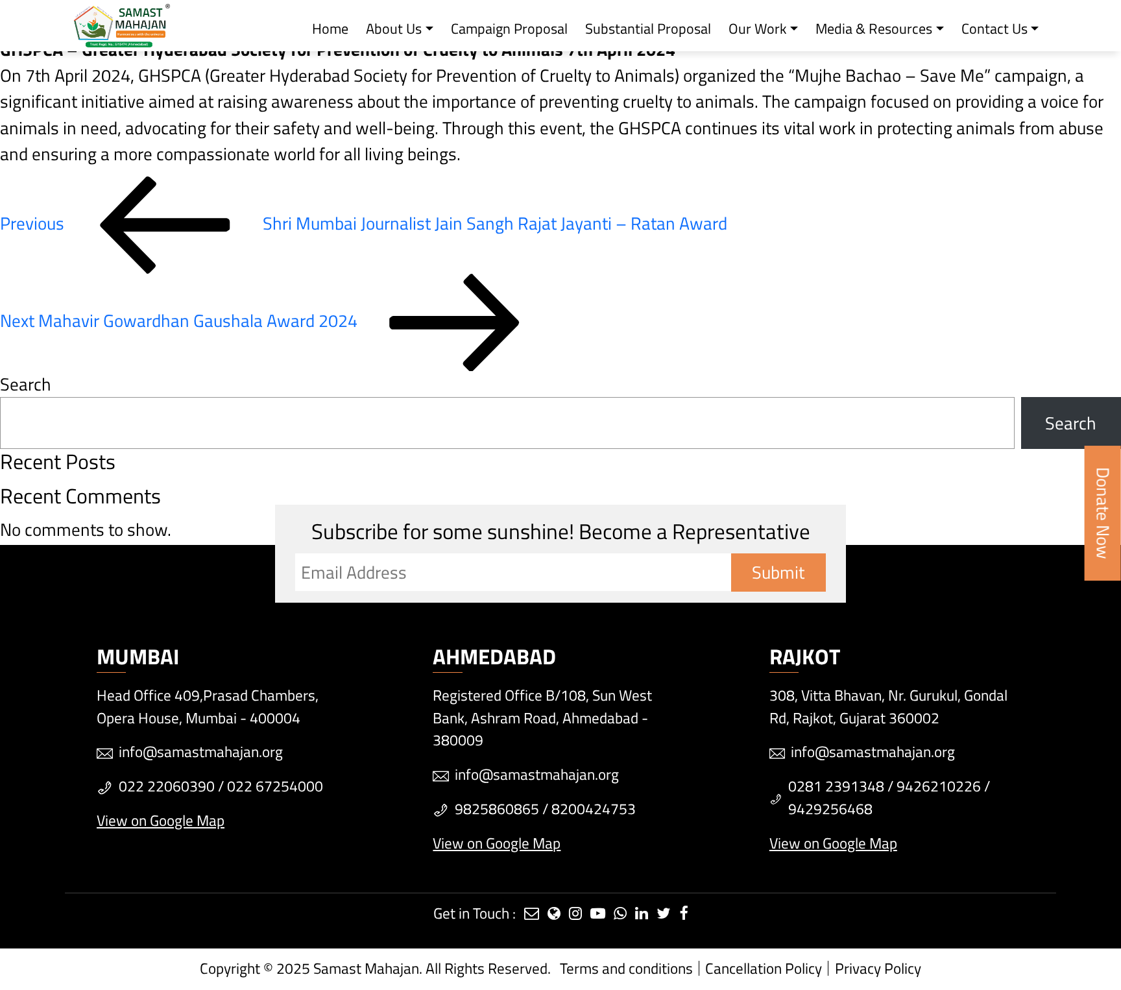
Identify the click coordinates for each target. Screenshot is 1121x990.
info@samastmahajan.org (201, 751)
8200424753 (593, 808)
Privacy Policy (878, 968)
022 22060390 (167, 786)
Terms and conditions (626, 968)
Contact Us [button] (994, 28)
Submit (778, 572)
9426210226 (939, 786)
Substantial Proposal (648, 28)
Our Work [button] (758, 28)
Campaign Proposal (509, 28)
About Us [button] (394, 28)
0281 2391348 (836, 786)
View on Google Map (160, 820)
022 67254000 (275, 786)
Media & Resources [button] (873, 28)
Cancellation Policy (763, 968)
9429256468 (830, 808)
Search (25, 384)
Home (330, 28)
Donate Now (1103, 513)
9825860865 (497, 808)
